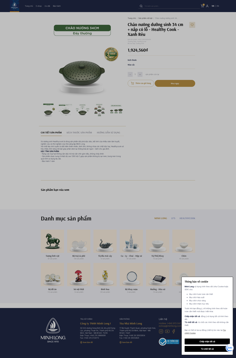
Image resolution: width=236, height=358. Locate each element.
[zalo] (230, 348)
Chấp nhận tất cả (207, 341)
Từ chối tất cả (207, 349)
